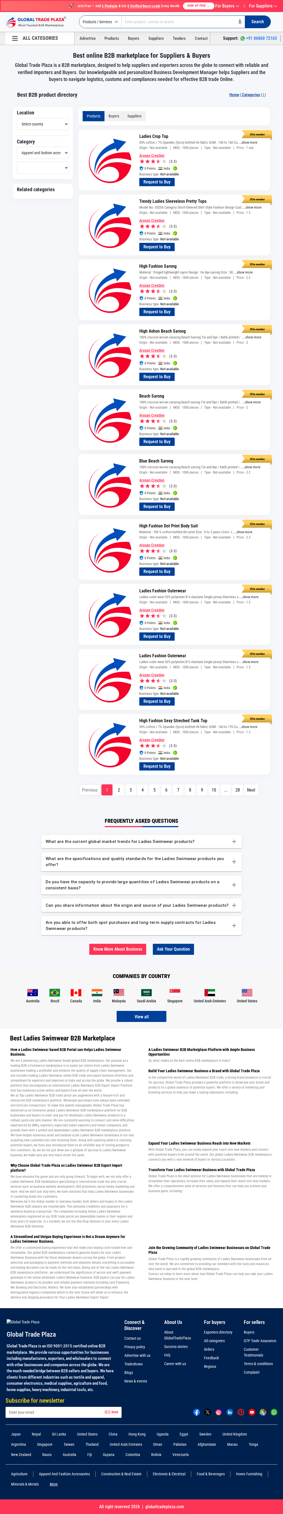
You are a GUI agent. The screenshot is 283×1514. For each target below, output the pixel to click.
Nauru (47, 1454)
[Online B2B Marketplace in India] (40, 22)
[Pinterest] (240, 1412)
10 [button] (214, 790)
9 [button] (202, 790)
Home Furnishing (249, 1474)
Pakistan (180, 1444)
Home (234, 94)
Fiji (89, 1454)
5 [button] (154, 790)
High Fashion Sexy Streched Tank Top (173, 720)
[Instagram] (218, 1412)
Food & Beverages (211, 1474)
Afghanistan (207, 1444)
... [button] (225, 790)
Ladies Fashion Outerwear (162, 590)
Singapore (45, 1444)
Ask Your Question (173, 949)
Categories (250, 94)
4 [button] (143, 790)
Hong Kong (137, 1434)
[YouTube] (251, 1412)
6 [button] (166, 790)
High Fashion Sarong (158, 266)
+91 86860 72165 (261, 38)
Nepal (36, 1434)
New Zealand (21, 1454)
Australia (69, 1454)
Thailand (92, 1444)
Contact (201, 38)
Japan (16, 1434)
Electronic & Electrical (169, 1474)
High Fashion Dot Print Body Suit (168, 526)
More (54, 1484)
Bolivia (156, 1454)
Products (111, 38)
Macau (232, 1444)
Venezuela (180, 1454)
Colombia (132, 1454)
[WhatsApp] (274, 1412)
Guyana (108, 1454)
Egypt (184, 1434)
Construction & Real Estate (121, 1474)
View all (142, 1016)
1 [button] (107, 790)
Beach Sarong (151, 396)
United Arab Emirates (126, 1444)
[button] (251, 789)
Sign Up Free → (198, 5)
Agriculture (19, 1474)
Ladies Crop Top (153, 136)
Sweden (205, 1434)
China (113, 1434)
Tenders (179, 38)
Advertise (88, 38)
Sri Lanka (59, 1434)
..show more (248, 142)
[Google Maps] (263, 1412)
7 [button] (178, 790)
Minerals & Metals (25, 1484)
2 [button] (119, 790)
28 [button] (237, 790)
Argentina (18, 1444)
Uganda (163, 1434)
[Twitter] (207, 1412)
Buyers (133, 38)
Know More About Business (117, 949)
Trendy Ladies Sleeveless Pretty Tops (172, 201)
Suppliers (156, 38)
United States (87, 1434)
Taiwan (69, 1444)
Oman (157, 1444)
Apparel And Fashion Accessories (64, 1474)
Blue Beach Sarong (156, 461)
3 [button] (131, 790)
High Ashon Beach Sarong (162, 331)
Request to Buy (157, 182)
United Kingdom (234, 1434)
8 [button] (190, 790)
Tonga (253, 1444)
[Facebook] (196, 1412)
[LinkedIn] (229, 1412)
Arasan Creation (151, 155)
